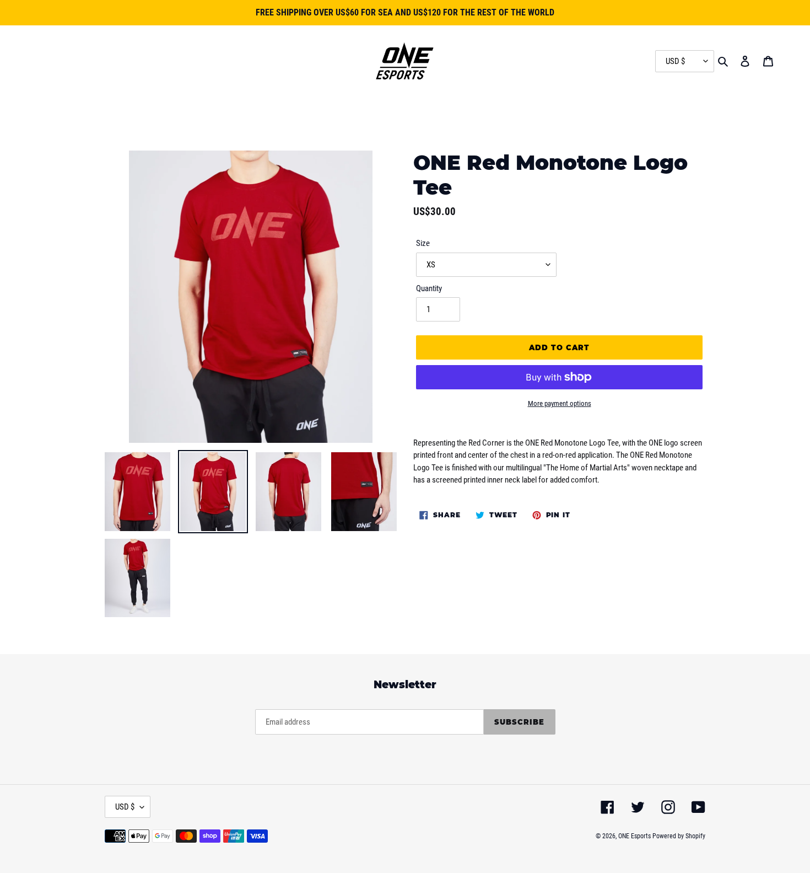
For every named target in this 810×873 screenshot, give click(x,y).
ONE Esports (634, 836)
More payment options (559, 403)
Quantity (429, 288)
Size (423, 243)
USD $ (124, 807)
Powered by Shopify (678, 836)
